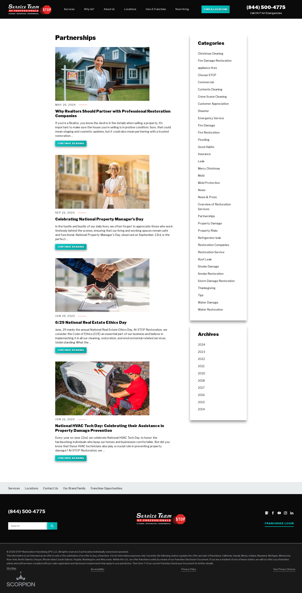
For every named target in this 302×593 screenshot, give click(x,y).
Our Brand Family (74, 488)
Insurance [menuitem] (204, 154)
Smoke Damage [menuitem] (208, 266)
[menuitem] (69, 9)
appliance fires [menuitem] (207, 68)
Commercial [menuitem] (206, 82)
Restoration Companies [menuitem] (213, 245)
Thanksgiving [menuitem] (206, 288)
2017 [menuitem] (201, 387)
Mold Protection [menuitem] (209, 182)
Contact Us (50, 488)
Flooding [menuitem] (204, 139)
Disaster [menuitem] (203, 111)
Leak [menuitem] (201, 161)
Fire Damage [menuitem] (206, 125)
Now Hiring (182, 9)
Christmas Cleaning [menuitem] (210, 53)
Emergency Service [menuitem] (211, 118)
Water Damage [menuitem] (208, 302)
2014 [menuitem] (201, 409)
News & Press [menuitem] (207, 197)
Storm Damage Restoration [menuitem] (216, 281)
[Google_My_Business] (266, 513)
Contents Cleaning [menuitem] (210, 89)
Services (69, 9)
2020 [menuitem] (201, 373)
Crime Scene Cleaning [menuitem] (212, 96)
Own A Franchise (156, 9)
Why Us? (89, 9)
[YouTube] (279, 513)
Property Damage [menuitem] (210, 223)
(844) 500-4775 (266, 7)
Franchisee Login (279, 523)
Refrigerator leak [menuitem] (209, 237)
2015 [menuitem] (201, 402)
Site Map (11, 568)
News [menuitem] (201, 190)
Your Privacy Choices (284, 569)
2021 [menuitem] (201, 366)
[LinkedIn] (291, 513)
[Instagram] (285, 513)
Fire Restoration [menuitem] (209, 132)
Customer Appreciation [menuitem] (213, 103)
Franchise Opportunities (106, 488)
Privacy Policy (188, 569)
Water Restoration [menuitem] (210, 309)
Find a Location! (215, 9)
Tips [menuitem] (200, 295)
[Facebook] (272, 513)
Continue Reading (71, 143)
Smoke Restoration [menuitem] (211, 273)
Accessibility (97, 569)
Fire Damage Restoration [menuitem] (215, 60)
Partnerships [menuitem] (206, 216)
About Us (109, 9)
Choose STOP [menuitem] (207, 75)
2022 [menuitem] (201, 359)
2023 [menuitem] (201, 352)
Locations (130, 9)
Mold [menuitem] (201, 175)
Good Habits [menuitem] (206, 147)
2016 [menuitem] (201, 395)
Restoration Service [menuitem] (211, 252)
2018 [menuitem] (201, 380)
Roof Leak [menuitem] (205, 259)
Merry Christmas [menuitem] (209, 168)
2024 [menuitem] (201, 344)
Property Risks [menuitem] (208, 230)
